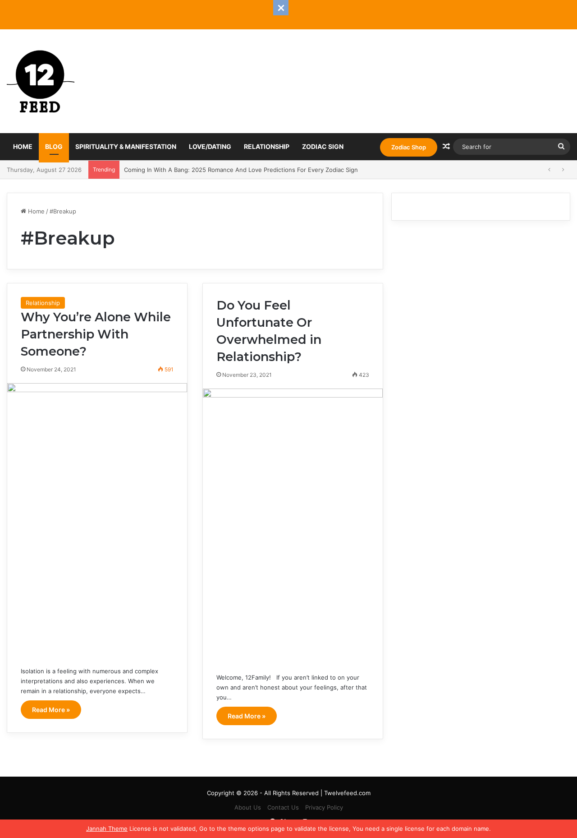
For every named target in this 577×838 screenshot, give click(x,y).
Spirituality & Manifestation (125, 146)
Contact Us (283, 807)
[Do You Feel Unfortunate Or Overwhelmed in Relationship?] (293, 524)
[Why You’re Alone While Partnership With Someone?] (97, 518)
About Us (247, 807)
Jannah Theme (107, 828)
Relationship (266, 146)
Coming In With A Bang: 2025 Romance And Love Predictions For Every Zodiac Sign (241, 169)
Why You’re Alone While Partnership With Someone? (96, 334)
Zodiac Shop (408, 147)
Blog (54, 146)
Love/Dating (210, 146)
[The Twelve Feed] (40, 81)
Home (22, 146)
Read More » (51, 709)
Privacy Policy (324, 807)
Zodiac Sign (322, 146)
